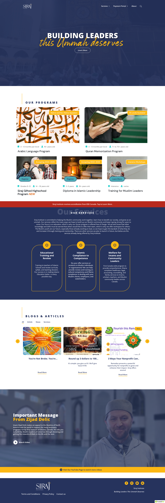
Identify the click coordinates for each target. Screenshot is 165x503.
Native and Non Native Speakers (64, 113)
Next (147, 341)
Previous (18, 341)
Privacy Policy (48, 494)
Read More (42, 372)
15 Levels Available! (137, 113)
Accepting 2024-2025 (45, 162)
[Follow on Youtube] (137, 483)
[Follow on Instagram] (131, 483)
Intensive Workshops (136, 162)
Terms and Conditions (30, 494)
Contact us (61, 494)
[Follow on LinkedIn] (142, 483)
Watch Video (24, 442)
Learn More (82, 50)
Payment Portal (119, 6)
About (134, 6)
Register (25, 179)
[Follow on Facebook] (126, 483)
